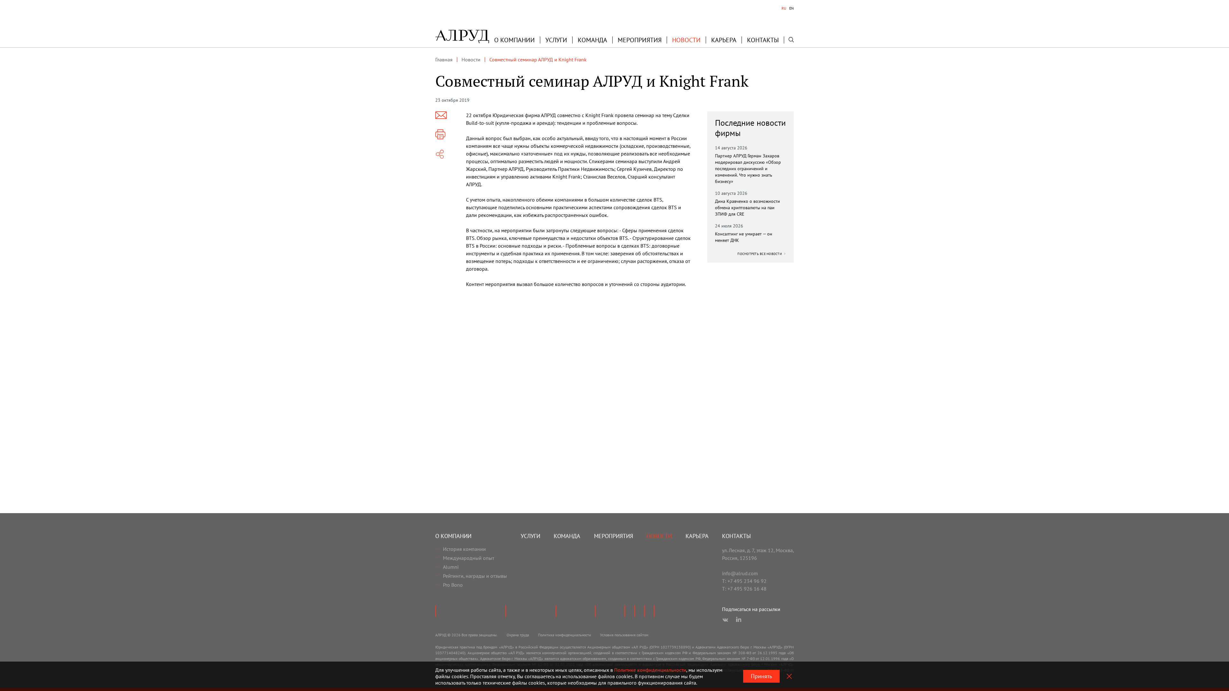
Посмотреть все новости (760, 254)
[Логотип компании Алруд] (462, 36)
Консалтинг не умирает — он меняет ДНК (743, 237)
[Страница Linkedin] (738, 620)
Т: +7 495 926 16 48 (744, 588)
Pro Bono (453, 584)
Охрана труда (518, 634)
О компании (453, 536)
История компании (464, 549)
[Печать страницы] (440, 134)
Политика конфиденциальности (564, 634)
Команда (592, 40)
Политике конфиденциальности (650, 670)
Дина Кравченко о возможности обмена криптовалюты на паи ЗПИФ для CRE (747, 207)
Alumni (451, 566)
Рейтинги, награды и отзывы (475, 575)
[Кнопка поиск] (791, 39)
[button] (514, 40)
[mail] (441, 115)
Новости (686, 40)
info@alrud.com (740, 573)
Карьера (723, 40)
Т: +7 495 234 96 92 (744, 581)
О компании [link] (514, 40)
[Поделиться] (439, 154)
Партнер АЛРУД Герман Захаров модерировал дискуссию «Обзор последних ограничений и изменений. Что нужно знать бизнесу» (748, 168)
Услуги (556, 40)
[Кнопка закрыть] (789, 676)
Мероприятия (640, 40)
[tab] (784, 8)
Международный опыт (468, 557)
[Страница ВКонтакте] (725, 620)
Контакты (763, 40)
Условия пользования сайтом (624, 634)
